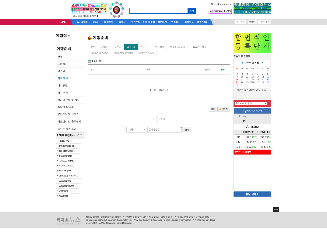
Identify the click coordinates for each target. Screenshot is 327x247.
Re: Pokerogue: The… (67, 170)
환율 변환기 (252, 194)
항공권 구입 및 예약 (68, 99)
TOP (276, 209)
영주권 (61, 71)
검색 (162, 119)
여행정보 (189, 22)
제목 (130, 129)
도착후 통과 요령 (67, 128)
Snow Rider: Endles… (66, 165)
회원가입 (240, 22)
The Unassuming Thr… (67, 146)
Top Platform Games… (67, 151)
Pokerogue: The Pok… (67, 160)
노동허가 (62, 63)
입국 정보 (63, 78)
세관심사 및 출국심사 (69, 121)
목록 (213, 109)
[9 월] (262, 62)
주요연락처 (202, 22)
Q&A (95, 22)
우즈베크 (162, 22)
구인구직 (135, 22)
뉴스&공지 (82, 22)
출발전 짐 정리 (66, 107)
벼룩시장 (108, 22)
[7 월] (242, 62)
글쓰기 (223, 109)
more (80, 135)
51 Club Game (64, 141)
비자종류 (62, 85)
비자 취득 (63, 92)
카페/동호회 (149, 22)
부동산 (122, 22)
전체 (60, 56)
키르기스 (175, 22)
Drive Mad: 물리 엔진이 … (68, 175)
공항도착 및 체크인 (68, 114)
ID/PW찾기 (265, 22)
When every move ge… (67, 186)
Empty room (63, 191)
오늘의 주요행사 (242, 56)
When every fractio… (66, 181)
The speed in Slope (65, 155)
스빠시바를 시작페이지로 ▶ (85, 16)
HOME (62, 22)
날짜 (223, 69)
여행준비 (64, 48)
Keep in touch (63, 195)
